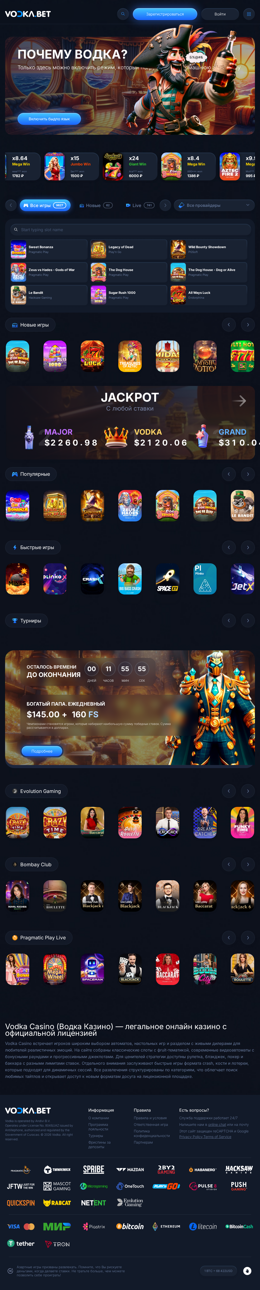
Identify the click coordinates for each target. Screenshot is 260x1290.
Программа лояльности (98, 1126)
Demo (17, 376)
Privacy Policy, (191, 1136)
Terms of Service (217, 1136)
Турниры (95, 1135)
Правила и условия (150, 1118)
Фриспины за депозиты (99, 1144)
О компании (98, 1118)
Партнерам (143, 1142)
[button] (11, 205)
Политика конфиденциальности (152, 1133)
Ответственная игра (151, 1124)
